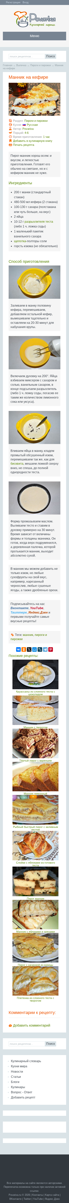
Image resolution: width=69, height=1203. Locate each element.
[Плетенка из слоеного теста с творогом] (35, 981)
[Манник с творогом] (35, 710)
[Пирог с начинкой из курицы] (35, 947)
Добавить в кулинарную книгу (32, 140)
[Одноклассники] (23, 649)
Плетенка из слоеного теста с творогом (35, 999)
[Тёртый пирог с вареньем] (35, 743)
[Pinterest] (50, 649)
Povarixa (28, 128)
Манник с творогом (36, 727)
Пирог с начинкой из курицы (35, 964)
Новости (17, 1071)
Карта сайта (52, 1194)
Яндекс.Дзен (52, 1198)
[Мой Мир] (34, 649)
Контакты (37, 1194)
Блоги (15, 1082)
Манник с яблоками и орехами (35, 931)
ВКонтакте (15, 1198)
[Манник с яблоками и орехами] (35, 914)
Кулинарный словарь (26, 1061)
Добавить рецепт (23, 1097)
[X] (29, 649)
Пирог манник (35, 898)
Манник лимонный (35, 793)
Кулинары (18, 1087)
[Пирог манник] (35, 881)
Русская (32, 124)
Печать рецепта (23, 144)
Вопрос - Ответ (21, 1092)
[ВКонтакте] (18, 649)
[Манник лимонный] (35, 776)
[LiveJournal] (40, 649)
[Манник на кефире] (34, 101)
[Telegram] (45, 649)
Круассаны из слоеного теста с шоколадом (35, 693)
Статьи (16, 1076)
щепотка (20, 241)
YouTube (38, 1198)
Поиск (50, 56)
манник (28, 634)
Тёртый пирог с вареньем (35, 760)
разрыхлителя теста (39, 221)
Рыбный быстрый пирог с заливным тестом (35, 828)
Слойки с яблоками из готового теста (35, 864)
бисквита (17, 463)
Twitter (27, 1198)
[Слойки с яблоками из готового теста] (35, 845)
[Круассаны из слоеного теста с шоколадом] (35, 674)
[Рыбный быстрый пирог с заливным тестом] (35, 809)
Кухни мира (19, 1066)
